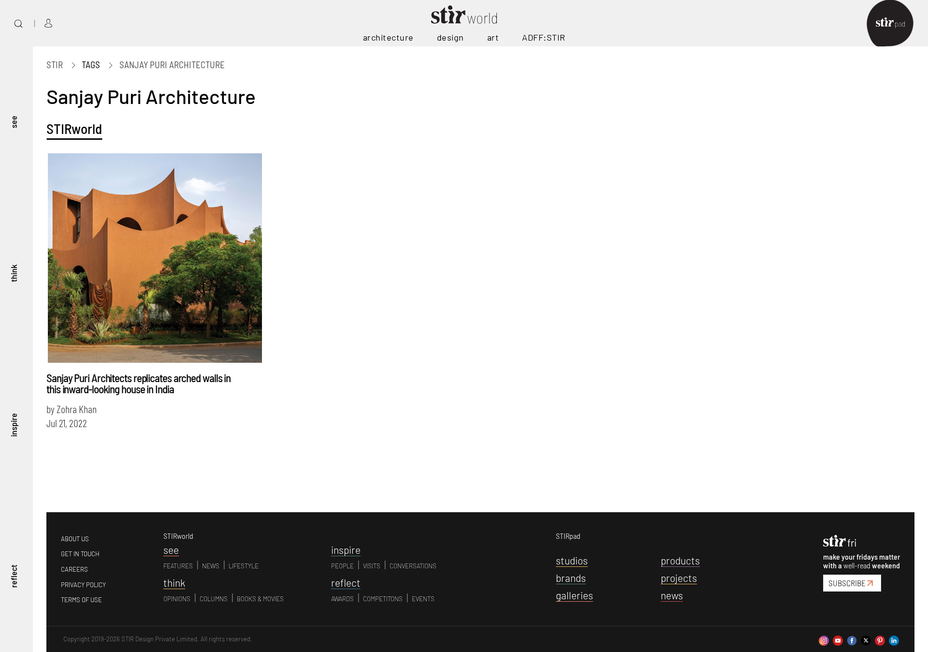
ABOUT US (75, 539)
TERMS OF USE (81, 600)
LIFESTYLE (244, 566)
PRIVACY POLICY (83, 585)
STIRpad (568, 535)
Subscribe (847, 583)
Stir (54, 64)
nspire (346, 550)
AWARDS (342, 599)
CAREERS (74, 569)
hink (174, 583)
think (13, 273)
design (450, 37)
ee (171, 550)
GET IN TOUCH (80, 554)
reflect (13, 576)
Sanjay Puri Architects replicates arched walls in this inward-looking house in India (138, 383)
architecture (388, 37)
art (493, 37)
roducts (680, 560)
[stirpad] (895, 23)
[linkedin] (894, 639)
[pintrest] (880, 639)
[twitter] (866, 639)
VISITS (371, 566)
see (13, 122)
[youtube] (838, 639)
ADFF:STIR (544, 37)
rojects (679, 578)
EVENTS (423, 599)
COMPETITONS (383, 599)
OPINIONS (176, 599)
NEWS (210, 566)
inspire (13, 425)
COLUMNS (214, 599)
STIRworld (74, 128)
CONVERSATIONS (413, 566)
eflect (346, 583)
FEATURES (178, 566)
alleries (574, 595)
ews (672, 595)
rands (571, 578)
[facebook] (852, 639)
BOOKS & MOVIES (260, 599)
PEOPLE (342, 566)
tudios (572, 560)
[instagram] (824, 639)
